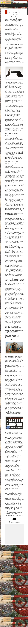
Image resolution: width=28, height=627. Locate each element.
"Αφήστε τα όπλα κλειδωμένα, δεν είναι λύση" (14, 12)
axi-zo (16, 516)
